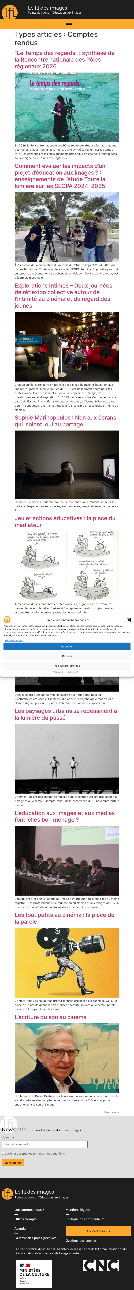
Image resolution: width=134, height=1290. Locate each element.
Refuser (67, 656)
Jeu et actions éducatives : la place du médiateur (65, 521)
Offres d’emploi (26, 1219)
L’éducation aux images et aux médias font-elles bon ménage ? (65, 816)
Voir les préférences (67, 665)
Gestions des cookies (81, 1240)
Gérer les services (14, 640)
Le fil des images (47, 8)
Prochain (111, 1112)
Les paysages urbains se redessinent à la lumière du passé (66, 714)
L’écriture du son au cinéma (51, 1017)
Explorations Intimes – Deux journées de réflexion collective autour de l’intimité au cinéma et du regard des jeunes (63, 295)
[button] (129, 620)
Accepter (67, 646)
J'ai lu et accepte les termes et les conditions (34, 1153)
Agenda (20, 1228)
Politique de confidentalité (65, 672)
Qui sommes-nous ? (29, 1210)
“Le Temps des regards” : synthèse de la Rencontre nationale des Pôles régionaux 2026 (65, 60)
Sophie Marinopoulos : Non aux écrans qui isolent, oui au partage (65, 421)
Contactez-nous (98, 1231)
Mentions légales (78, 1210)
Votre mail (8, 1137)
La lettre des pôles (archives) (36, 1238)
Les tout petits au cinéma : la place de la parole (64, 918)
